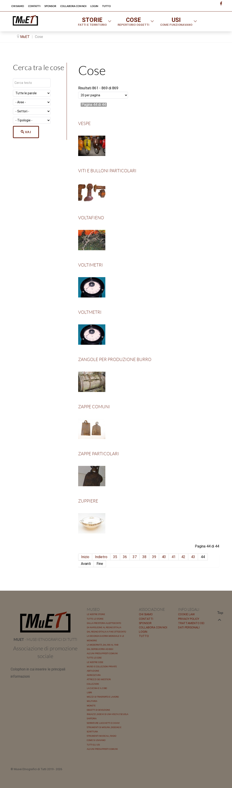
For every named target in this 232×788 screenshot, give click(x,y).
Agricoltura (94, 675)
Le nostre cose (95, 662)
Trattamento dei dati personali (191, 625)
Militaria (92, 701)
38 (144, 557)
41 (174, 557)
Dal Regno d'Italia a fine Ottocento (106, 631)
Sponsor (145, 623)
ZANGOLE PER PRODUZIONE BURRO (114, 359)
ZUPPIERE (88, 501)
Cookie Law (186, 614)
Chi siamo (146, 614)
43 (193, 557)
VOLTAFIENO (91, 217)
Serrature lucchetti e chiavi (103, 723)
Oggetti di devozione (98, 710)
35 (115, 557)
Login (143, 631)
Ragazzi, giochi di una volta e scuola (107, 714)
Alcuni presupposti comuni (102, 653)
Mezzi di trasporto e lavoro (103, 697)
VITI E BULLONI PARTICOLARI (107, 170)
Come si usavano (96, 740)
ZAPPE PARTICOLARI (98, 453)
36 (125, 557)
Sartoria (92, 718)
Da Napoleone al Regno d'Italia (104, 627)
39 (154, 557)
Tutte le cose (94, 657)
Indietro (101, 557)
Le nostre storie (96, 614)
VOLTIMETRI (90, 265)
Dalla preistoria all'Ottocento (104, 623)
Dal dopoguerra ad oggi (100, 649)
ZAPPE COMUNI (94, 406)
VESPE (84, 123)
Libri (89, 692)
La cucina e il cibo (97, 688)
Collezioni (93, 684)
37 (135, 557)
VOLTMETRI (90, 312)
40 (164, 557)
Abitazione (93, 671)
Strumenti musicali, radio (101, 736)
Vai (28, 132)
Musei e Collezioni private (102, 666)
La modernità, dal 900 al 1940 (102, 645)
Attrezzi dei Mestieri (99, 679)
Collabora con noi (153, 627)
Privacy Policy (188, 618)
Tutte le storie (95, 619)
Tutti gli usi (93, 744)
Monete (91, 705)
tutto (144, 636)
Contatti (146, 618)
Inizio (85, 557)
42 (183, 557)
